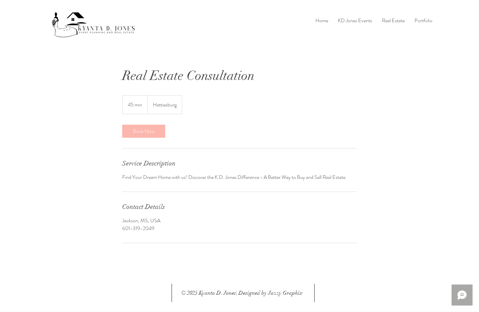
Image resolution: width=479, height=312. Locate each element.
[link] (143, 131)
